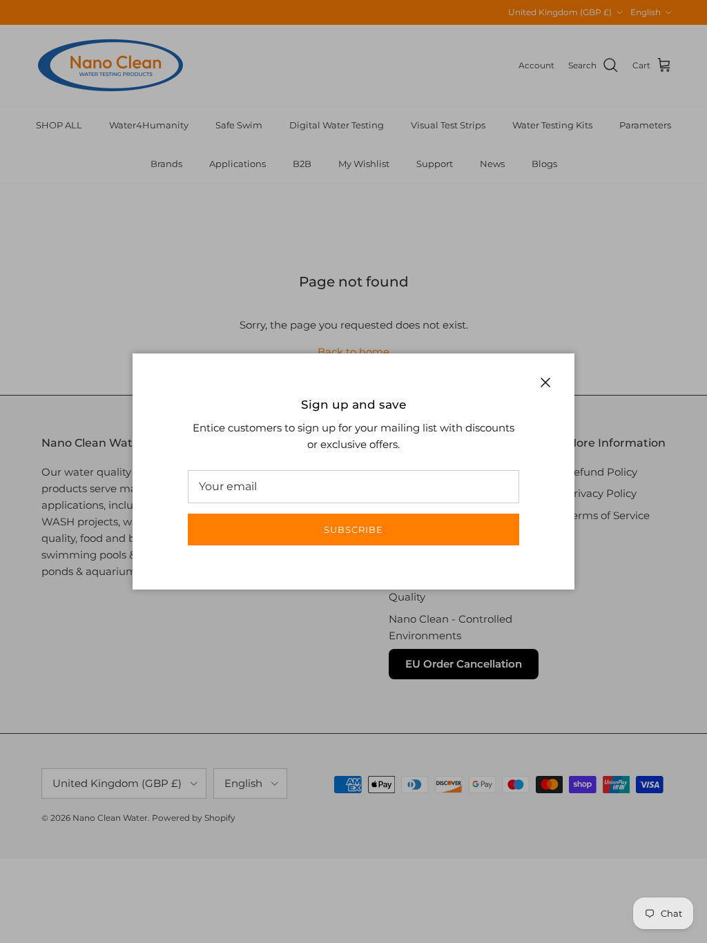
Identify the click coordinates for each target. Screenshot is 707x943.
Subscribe (353, 529)
